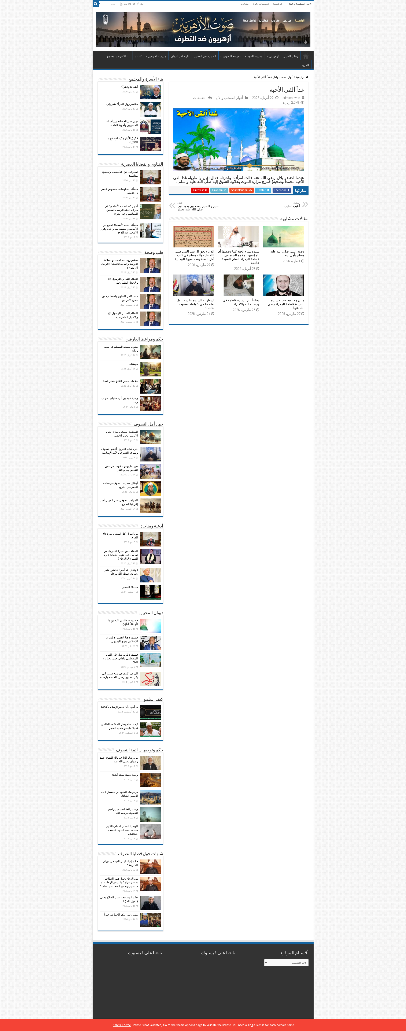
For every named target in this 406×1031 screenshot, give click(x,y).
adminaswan (291, 97)
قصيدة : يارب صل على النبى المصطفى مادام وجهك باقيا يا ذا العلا (120, 658)
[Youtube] (121, 4)
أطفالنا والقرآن (129, 86)
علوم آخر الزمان (180, 56)
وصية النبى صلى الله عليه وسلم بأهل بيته (287, 253)
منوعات (244, 3)
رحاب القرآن (290, 56)
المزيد (305, 65)
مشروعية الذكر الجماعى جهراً (121, 914)
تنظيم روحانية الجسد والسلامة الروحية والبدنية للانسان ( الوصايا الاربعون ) (119, 263)
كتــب (138, 56)
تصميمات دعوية (261, 3)
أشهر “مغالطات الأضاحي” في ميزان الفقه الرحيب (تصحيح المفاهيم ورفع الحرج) (121, 210)
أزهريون (274, 56)
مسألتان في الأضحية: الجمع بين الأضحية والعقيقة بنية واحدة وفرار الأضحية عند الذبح (119, 228)
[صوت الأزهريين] (203, 28)
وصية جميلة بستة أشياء (125, 774)
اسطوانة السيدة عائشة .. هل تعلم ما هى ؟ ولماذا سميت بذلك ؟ (195, 304)
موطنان (133, 363)
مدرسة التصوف (232, 56)
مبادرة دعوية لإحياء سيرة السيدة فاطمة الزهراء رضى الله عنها (286, 304)
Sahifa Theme (122, 1025)
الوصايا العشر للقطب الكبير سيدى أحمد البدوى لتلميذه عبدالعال (122, 830)
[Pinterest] (129, 4)
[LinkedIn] (125, 4)
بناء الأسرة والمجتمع (118, 56)
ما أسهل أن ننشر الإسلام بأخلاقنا (119, 706)
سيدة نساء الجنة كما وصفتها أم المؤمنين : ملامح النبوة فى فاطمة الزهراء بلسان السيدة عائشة (238, 257)
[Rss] (141, 4)
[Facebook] (138, 4)
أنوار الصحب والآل (283, 77)
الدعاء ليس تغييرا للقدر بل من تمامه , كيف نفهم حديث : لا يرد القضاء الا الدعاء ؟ (121, 554)
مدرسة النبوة (254, 56)
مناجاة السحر (130, 587)
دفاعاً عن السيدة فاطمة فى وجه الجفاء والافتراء (241, 302)
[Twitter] (134, 4)
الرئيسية (277, 3)
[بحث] (96, 4)
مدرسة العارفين (157, 56)
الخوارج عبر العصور (205, 56)
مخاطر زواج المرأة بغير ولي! (122, 104)
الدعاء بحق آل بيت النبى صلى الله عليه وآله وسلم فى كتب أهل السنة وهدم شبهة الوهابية (194, 255)
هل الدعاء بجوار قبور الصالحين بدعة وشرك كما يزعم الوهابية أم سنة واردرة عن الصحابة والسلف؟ (119, 882)
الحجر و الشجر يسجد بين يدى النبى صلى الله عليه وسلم (198, 206)
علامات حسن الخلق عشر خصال (120, 381)
